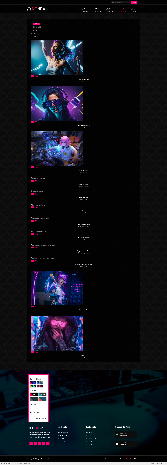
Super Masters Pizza (83, 211)
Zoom (32, 76)
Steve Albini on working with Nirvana (83, 264)
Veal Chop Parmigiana (83, 171)
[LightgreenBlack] (34, 386)
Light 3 (34, 399)
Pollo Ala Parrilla (83, 355)
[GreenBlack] (31, 386)
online (35, 33)
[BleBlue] (38, 382)
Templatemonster (61, 459)
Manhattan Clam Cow (83, 184)
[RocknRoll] (41, 386)
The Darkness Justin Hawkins (83, 125)
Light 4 (43, 399)
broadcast (37, 27)
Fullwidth (36, 408)
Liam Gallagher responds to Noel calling (83, 251)
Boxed (44, 408)
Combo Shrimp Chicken (83, 79)
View (36, 76)
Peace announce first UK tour (83, 224)
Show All (36, 24)
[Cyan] (41, 382)
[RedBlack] (38, 386)
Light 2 (43, 394)
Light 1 (34, 394)
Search (134, 2)
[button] (84, 9)
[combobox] (120, 2)
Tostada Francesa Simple (83, 310)
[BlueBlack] (34, 382)
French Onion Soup (83, 197)
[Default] (31, 382)
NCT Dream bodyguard (83, 237)
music (35, 30)
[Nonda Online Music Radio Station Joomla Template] (36, 9)
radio (35, 37)
